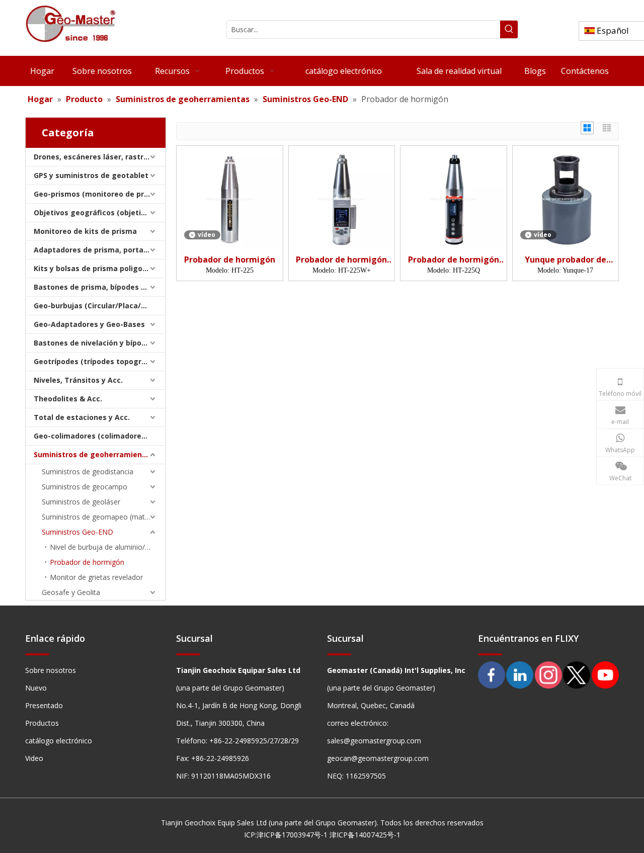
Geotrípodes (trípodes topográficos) (100, 361)
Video (34, 758)
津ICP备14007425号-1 (365, 834)
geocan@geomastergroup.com (378, 758)
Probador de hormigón (87, 562)
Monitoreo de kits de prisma (85, 231)
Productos (42, 723)
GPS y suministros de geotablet (91, 175)
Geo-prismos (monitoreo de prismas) (100, 194)
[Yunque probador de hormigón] (565, 198)
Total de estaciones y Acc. (82, 417)
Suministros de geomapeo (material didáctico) (104, 517)
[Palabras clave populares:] (509, 29)
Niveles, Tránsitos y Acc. (78, 380)
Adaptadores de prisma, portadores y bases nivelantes (100, 249)
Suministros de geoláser (81, 501)
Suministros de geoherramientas (94, 454)
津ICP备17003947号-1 (292, 834)
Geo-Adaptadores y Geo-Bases (89, 324)
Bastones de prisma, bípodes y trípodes (100, 287)
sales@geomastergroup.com (374, 740)
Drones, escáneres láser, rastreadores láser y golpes (100, 156)
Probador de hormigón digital (341, 259)
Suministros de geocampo (84, 486)
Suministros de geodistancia (87, 471)
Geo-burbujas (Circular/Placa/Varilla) (100, 305)
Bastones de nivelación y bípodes (94, 343)
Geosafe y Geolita (71, 592)
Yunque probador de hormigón (565, 259)
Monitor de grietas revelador (96, 577)
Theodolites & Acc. (68, 398)
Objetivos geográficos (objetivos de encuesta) (100, 212)
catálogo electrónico (58, 740)
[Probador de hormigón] (229, 198)
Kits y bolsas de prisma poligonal (93, 268)
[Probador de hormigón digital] (341, 198)
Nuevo (36, 688)
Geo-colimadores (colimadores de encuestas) (100, 436)
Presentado (44, 705)
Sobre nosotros (50, 670)
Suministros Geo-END (77, 532)
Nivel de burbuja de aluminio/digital (107, 547)
